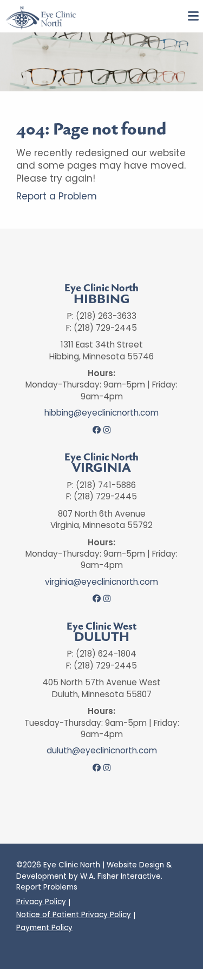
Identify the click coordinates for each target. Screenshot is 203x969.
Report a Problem (56, 196)
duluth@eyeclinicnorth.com (102, 750)
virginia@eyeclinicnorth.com (101, 582)
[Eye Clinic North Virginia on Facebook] (97, 598)
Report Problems (46, 887)
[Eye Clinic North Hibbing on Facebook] (97, 430)
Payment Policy (44, 928)
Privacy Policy (41, 902)
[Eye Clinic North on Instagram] (106, 430)
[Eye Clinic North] (40, 17)
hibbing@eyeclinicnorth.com (101, 412)
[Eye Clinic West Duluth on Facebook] (97, 768)
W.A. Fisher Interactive (120, 876)
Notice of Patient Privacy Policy (73, 915)
